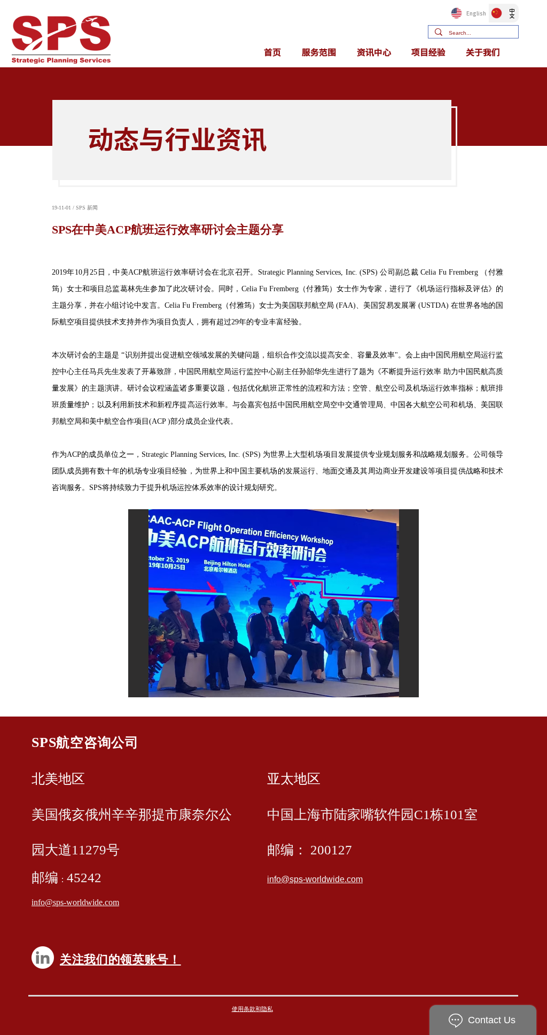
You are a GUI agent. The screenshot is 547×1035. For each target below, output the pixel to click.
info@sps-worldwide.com (75, 902)
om (357, 879)
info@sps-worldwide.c (309, 879)
